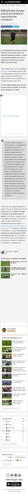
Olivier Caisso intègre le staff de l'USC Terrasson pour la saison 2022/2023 (19, 349)
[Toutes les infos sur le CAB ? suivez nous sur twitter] (12, 475)
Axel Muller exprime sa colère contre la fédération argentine (18, 268)
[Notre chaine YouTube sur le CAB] (19, 475)
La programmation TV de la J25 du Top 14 (18, 262)
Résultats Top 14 (7, 464)
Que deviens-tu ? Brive (20, 5)
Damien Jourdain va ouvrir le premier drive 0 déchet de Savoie (19, 362)
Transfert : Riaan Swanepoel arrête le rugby (19, 394)
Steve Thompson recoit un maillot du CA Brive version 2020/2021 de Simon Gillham (19, 389)
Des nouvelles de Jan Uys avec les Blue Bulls (18, 381)
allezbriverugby (4, 5)
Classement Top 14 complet (9, 444)
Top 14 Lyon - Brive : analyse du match (19, 274)
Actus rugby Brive (11, 5)
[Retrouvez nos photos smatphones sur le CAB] (15, 475)
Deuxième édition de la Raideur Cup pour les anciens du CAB (17, 402)
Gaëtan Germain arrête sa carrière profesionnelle (18, 341)
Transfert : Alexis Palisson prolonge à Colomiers (18, 355)
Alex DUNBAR (11, 329)
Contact (18, 491)
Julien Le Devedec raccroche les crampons (19, 375)
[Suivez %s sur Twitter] (6, 253)
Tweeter (17, 26)
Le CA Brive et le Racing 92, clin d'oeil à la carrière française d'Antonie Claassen (19, 369)
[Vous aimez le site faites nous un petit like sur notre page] (8, 475)
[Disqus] (14, 300)
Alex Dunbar (4, 71)
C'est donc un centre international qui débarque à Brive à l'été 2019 (13, 226)
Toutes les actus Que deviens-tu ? (11, 408)
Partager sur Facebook (7, 26)
